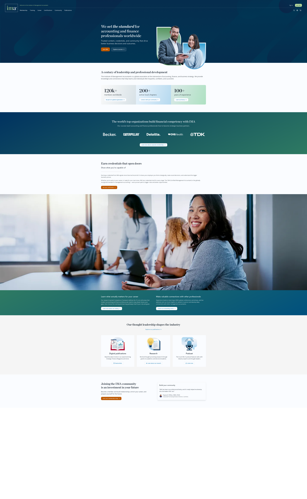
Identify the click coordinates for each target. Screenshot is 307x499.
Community (58, 10)
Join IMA (298, 5)
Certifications (48, 10)
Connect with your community (149, 99)
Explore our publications (153, 329)
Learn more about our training (111, 308)
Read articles (118, 363)
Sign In (291, 5)
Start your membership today (110, 398)
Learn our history (180, 99)
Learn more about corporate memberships (152, 145)
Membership (23, 10)
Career (39, 10)
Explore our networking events (166, 308)
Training (32, 10)
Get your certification (108, 187)
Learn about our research (154, 363)
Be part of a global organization (114, 99)
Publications (68, 10)
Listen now (190, 363)
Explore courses (118, 49)
